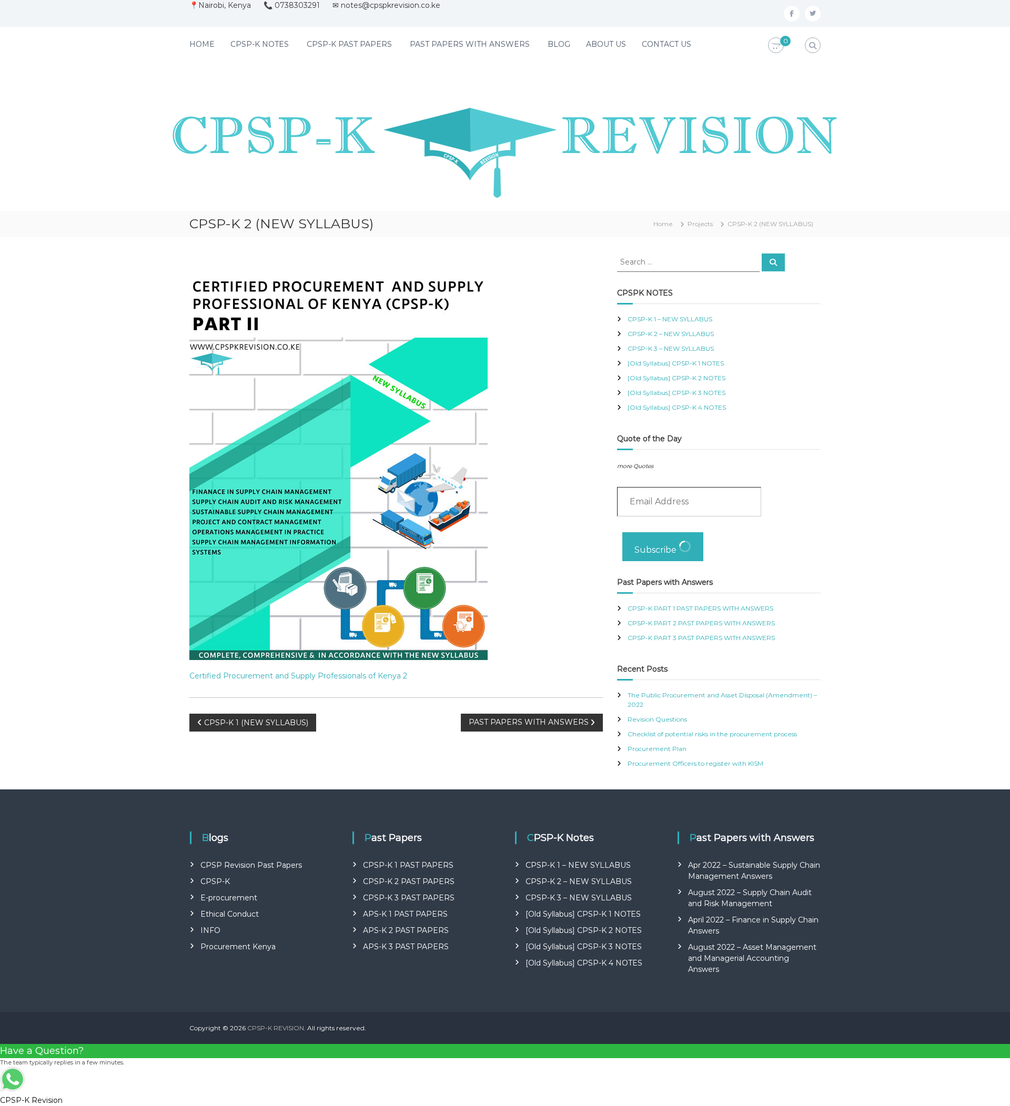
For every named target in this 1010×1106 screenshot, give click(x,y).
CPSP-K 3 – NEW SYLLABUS (671, 348)
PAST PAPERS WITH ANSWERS (470, 44)
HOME (202, 44)
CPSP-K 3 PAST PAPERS (408, 897)
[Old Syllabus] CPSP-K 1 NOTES (676, 363)
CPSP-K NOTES (259, 44)
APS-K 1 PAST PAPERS (405, 914)
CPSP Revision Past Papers (251, 865)
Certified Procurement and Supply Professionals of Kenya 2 (298, 676)
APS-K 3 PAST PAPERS (406, 946)
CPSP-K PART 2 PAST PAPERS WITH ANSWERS (701, 623)
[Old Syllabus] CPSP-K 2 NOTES (676, 378)
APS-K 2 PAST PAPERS (406, 930)
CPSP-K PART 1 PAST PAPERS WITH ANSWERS (700, 608)
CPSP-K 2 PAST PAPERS (408, 881)
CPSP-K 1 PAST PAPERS (408, 865)
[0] (776, 45)
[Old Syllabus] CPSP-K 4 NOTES (677, 407)
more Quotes (635, 466)
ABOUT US (606, 44)
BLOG (559, 44)
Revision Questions (657, 719)
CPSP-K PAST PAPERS (349, 44)
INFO (210, 930)
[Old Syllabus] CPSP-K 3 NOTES (676, 393)
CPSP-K (215, 881)
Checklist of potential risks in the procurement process (712, 734)
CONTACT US (666, 44)
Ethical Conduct (229, 914)
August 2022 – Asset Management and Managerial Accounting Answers (752, 958)
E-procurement (228, 897)
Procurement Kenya (238, 946)
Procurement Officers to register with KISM (695, 763)
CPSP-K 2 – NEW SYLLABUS (671, 334)
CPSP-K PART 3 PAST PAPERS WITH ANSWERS (701, 638)
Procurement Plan (657, 749)
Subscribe (656, 550)
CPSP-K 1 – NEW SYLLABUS (670, 319)
